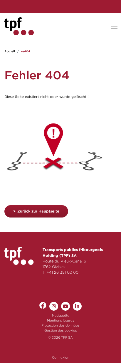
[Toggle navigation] (114, 26)
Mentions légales (60, 320)
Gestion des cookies (60, 330)
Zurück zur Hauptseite (38, 211)
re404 (25, 51)
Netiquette (60, 315)
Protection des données (60, 325)
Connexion (60, 357)
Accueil (9, 51)
